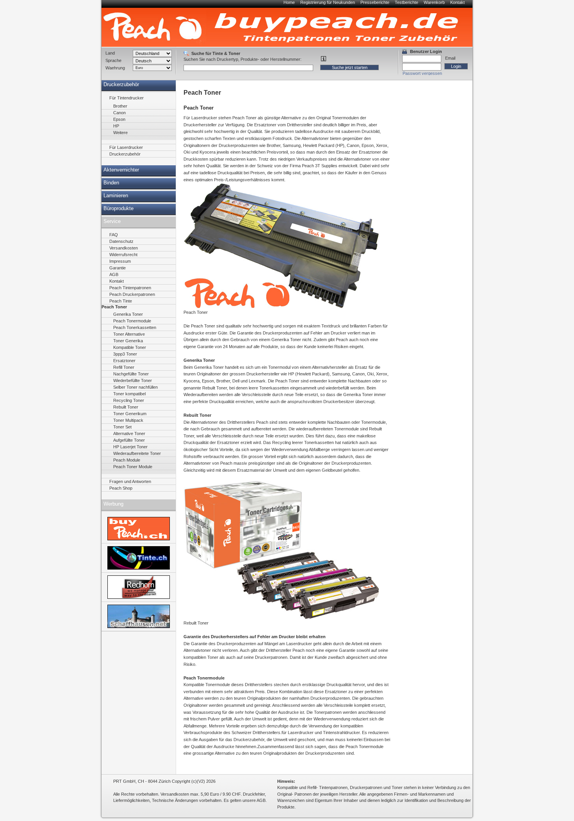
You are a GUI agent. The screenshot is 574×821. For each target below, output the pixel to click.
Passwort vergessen (422, 73)
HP (116, 126)
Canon (119, 112)
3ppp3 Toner (125, 354)
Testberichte (406, 2)
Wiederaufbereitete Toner (137, 453)
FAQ (113, 234)
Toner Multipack (128, 420)
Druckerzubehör (121, 84)
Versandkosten (123, 248)
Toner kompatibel (129, 393)
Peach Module (126, 460)
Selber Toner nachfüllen (135, 387)
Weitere (120, 132)
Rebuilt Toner (125, 407)
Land (110, 53)
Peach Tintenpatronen (130, 287)
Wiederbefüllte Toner (132, 380)
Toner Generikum (129, 413)
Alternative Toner (129, 433)
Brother (120, 106)
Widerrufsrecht (123, 254)
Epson (119, 119)
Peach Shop (120, 488)
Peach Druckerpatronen (132, 294)
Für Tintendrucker (126, 98)
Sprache (113, 60)
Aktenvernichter (121, 170)
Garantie (117, 267)
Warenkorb (434, 2)
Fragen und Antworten (130, 481)
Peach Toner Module (132, 466)
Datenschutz (121, 241)
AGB (113, 274)
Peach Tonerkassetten (134, 327)
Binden (111, 183)
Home (289, 2)
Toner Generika (128, 340)
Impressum (120, 261)
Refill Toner (123, 367)
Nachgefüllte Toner (131, 374)
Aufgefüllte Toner (129, 440)
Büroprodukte (118, 208)
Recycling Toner (128, 400)
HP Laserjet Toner (130, 446)
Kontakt (457, 2)
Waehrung (115, 67)
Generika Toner (128, 314)
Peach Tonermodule (132, 320)
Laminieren (115, 195)
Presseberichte (374, 2)
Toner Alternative (129, 334)
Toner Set (122, 427)
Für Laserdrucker (126, 147)
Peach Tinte (120, 301)
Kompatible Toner (129, 347)
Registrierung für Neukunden (327, 2)
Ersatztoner (124, 360)
